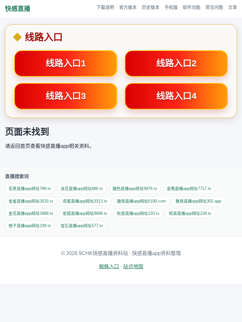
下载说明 (105, 7)
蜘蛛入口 (109, 266)
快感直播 (17, 8)
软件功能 (191, 7)
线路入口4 (176, 96)
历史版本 (150, 7)
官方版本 (128, 7)
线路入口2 (176, 63)
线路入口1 (66, 63)
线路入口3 (66, 96)
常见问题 (214, 7)
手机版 (171, 7)
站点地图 (133, 266)
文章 (232, 7)
